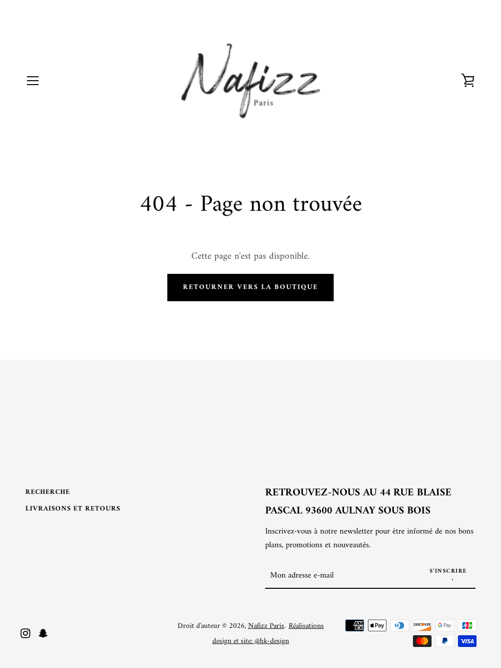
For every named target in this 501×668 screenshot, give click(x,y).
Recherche (47, 492)
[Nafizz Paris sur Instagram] (25, 632)
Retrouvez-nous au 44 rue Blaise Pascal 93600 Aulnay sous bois (358, 502)
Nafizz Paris (266, 626)
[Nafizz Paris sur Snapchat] (43, 632)
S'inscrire (448, 571)
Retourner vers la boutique (250, 287)
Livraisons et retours (72, 509)
